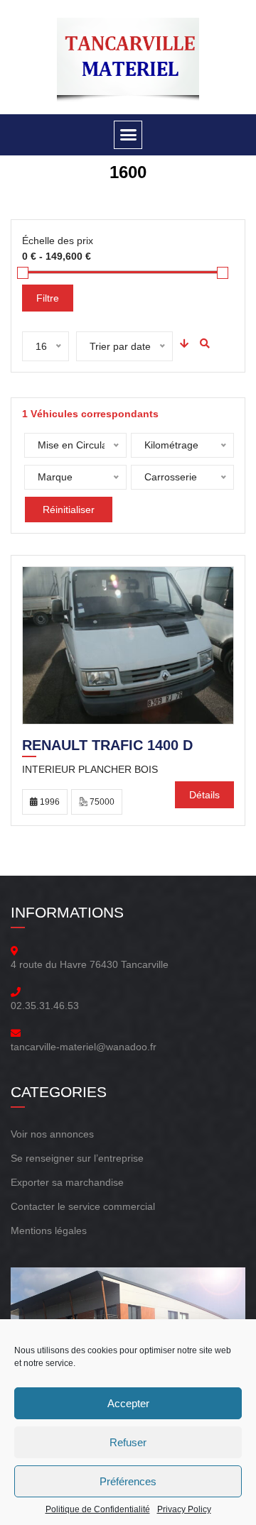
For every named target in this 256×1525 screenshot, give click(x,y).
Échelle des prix (57, 241)
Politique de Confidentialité (98, 1509)
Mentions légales (49, 1230)
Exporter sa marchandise (67, 1182)
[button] (128, 135)
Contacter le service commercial (83, 1206)
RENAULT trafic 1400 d (107, 746)
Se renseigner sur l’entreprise (77, 1158)
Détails (204, 794)
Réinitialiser (69, 509)
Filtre (47, 298)
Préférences (128, 1481)
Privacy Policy (184, 1509)
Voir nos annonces (52, 1134)
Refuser (128, 1442)
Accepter (128, 1403)
